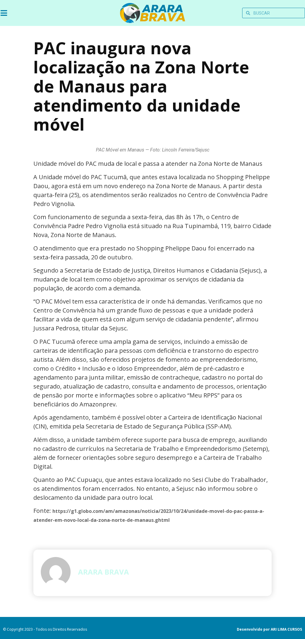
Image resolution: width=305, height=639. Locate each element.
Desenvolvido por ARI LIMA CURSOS (269, 629)
